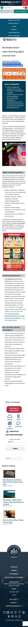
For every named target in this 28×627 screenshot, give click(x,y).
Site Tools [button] (13, 599)
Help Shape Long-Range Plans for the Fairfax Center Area (13, 482)
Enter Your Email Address (14, 441)
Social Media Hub (14, 32)
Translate (14, 567)
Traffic (14, 26)
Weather (14, 29)
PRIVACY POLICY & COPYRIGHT (14, 577)
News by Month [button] (13, 23)
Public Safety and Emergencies (12, 65)
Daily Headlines (10, 427)
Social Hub (18, 426)
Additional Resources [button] (13, 606)
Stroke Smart (8, 128)
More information (13, 314)
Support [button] (13, 603)
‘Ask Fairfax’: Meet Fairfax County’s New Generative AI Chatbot (13, 502)
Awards (14, 570)
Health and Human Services (11, 63)
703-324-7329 (14, 592)
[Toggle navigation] (25, 3)
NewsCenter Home (14, 20)
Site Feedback (14, 574)
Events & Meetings (14, 36)
